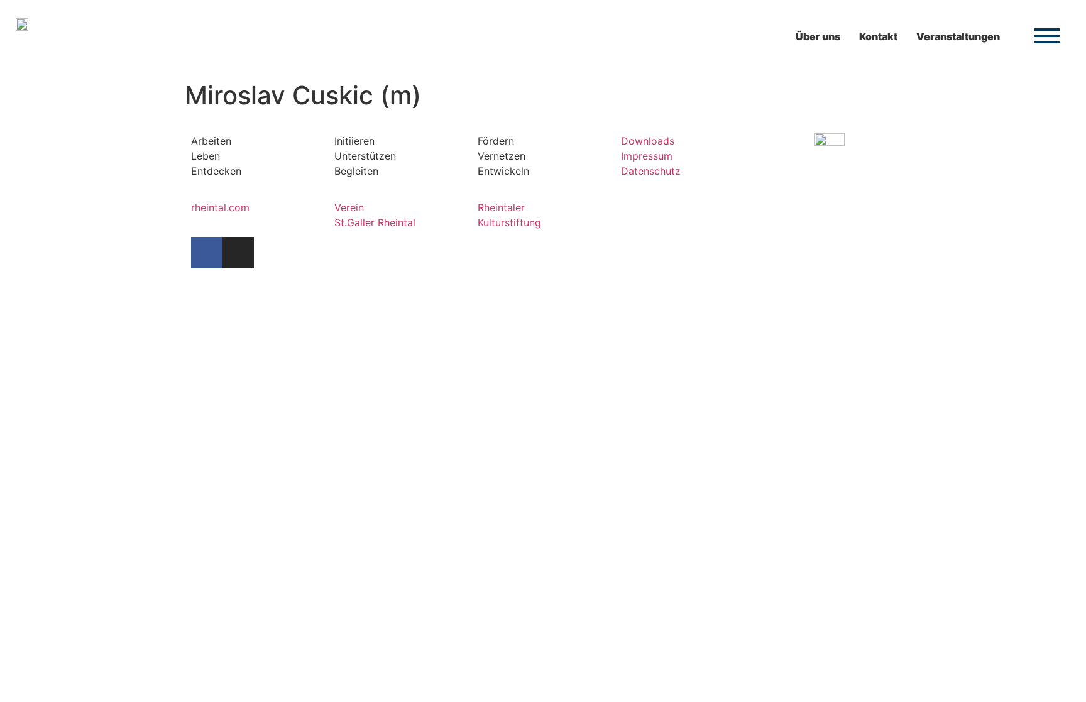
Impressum (646, 156)
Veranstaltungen (958, 36)
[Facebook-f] (206, 252)
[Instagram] (238, 252)
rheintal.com (220, 207)
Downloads (647, 140)
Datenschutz (651, 171)
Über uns (818, 36)
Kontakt (878, 36)
